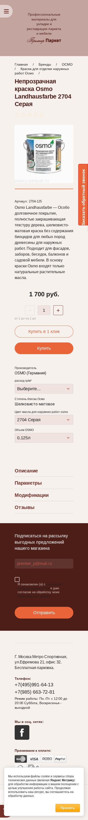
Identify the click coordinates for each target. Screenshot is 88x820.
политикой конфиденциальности (40, 586)
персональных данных (34, 596)
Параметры (28, 483)
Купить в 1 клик (44, 331)
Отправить (44, 612)
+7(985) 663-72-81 (35, 692)
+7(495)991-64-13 (34, 684)
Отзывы (24, 507)
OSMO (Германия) (30, 373)
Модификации (31, 495)
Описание (26, 470)
